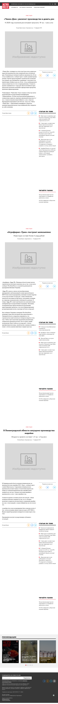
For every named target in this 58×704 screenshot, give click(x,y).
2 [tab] (27, 665)
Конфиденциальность (5, 699)
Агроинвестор (14, 7)
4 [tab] (30, 665)
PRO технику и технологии (26, 7)
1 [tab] (25, 665)
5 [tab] (32, 665)
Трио (11, 282)
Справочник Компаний (39, 7)
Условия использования (6, 700)
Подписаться (27, 678)
